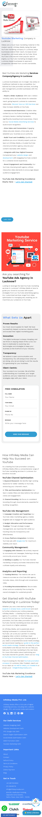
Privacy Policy (8, 767)
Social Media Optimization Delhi (14, 738)
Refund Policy (8, 760)
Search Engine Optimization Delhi (15, 735)
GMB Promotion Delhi (11, 741)
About (5, 754)
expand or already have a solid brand (16, 609)
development (8, 158)
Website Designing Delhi (11, 725)
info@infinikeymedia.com (22, 668)
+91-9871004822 (12, 783)
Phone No (8, 411)
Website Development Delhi (13, 728)
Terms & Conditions (10, 763)
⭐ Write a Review (32, 813)
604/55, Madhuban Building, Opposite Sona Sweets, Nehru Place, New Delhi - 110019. (18, 794)
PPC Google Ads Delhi (11, 731)
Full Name (8, 394)
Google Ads (21, 541)
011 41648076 (32, 665)
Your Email (8, 402)
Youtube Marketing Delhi (12, 744)
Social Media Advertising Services (21, 122)
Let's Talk (7, 219)
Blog (5, 773)
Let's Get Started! (24, 182)
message (8, 420)
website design (22, 155)
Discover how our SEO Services (23, 104)
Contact (6, 757)
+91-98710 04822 (20, 665)
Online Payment (9, 770)
